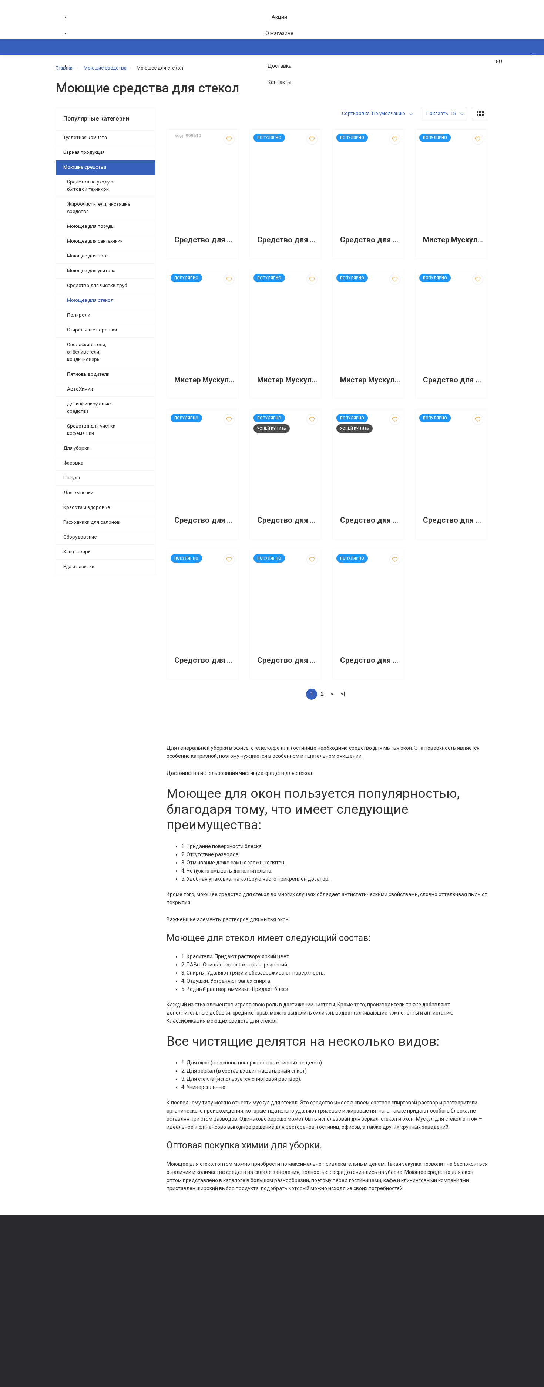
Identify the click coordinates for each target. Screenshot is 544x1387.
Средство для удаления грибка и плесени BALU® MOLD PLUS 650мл (370, 520)
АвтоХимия (80, 389)
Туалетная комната (85, 137)
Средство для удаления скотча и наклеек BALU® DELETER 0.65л (287, 240)
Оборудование (80, 537)
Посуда (71, 477)
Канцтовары (77, 551)
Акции (279, 17)
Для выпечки (78, 492)
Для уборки (76, 448)
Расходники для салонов (91, 522)
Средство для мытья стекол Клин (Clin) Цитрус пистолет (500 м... (287, 520)
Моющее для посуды (91, 226)
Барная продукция (84, 152)
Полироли (78, 315)
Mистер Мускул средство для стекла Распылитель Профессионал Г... (204, 380)
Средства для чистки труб (97, 285)
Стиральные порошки (92, 330)
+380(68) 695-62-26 (85, 1261)
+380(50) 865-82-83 (85, 1251)
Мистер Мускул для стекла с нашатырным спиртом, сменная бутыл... (370, 380)
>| (343, 694)
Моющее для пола (88, 256)
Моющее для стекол (90, 300)
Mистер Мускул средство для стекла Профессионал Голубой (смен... (453, 240)
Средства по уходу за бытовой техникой (91, 185)
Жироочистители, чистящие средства (98, 207)
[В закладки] (229, 139)
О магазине (279, 33)
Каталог (72, 83)
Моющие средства (84, 167)
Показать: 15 (441, 113)
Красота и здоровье (86, 507)
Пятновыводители (88, 374)
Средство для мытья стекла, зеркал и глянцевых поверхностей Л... (204, 240)
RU (499, 61)
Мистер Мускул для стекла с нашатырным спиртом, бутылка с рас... (287, 380)
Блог (281, 1280)
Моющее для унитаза (91, 270)
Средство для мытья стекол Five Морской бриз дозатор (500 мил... (370, 240)
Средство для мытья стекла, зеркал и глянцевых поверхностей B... (453, 380)
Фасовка (73, 463)
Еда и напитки (78, 566)
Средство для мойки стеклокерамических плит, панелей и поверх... (453, 520)
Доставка (280, 66)
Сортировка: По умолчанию (373, 113)
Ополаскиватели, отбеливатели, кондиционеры (86, 352)
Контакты (279, 82)
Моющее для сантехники (95, 241)
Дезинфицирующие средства (89, 407)
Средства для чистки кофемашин (91, 429)
